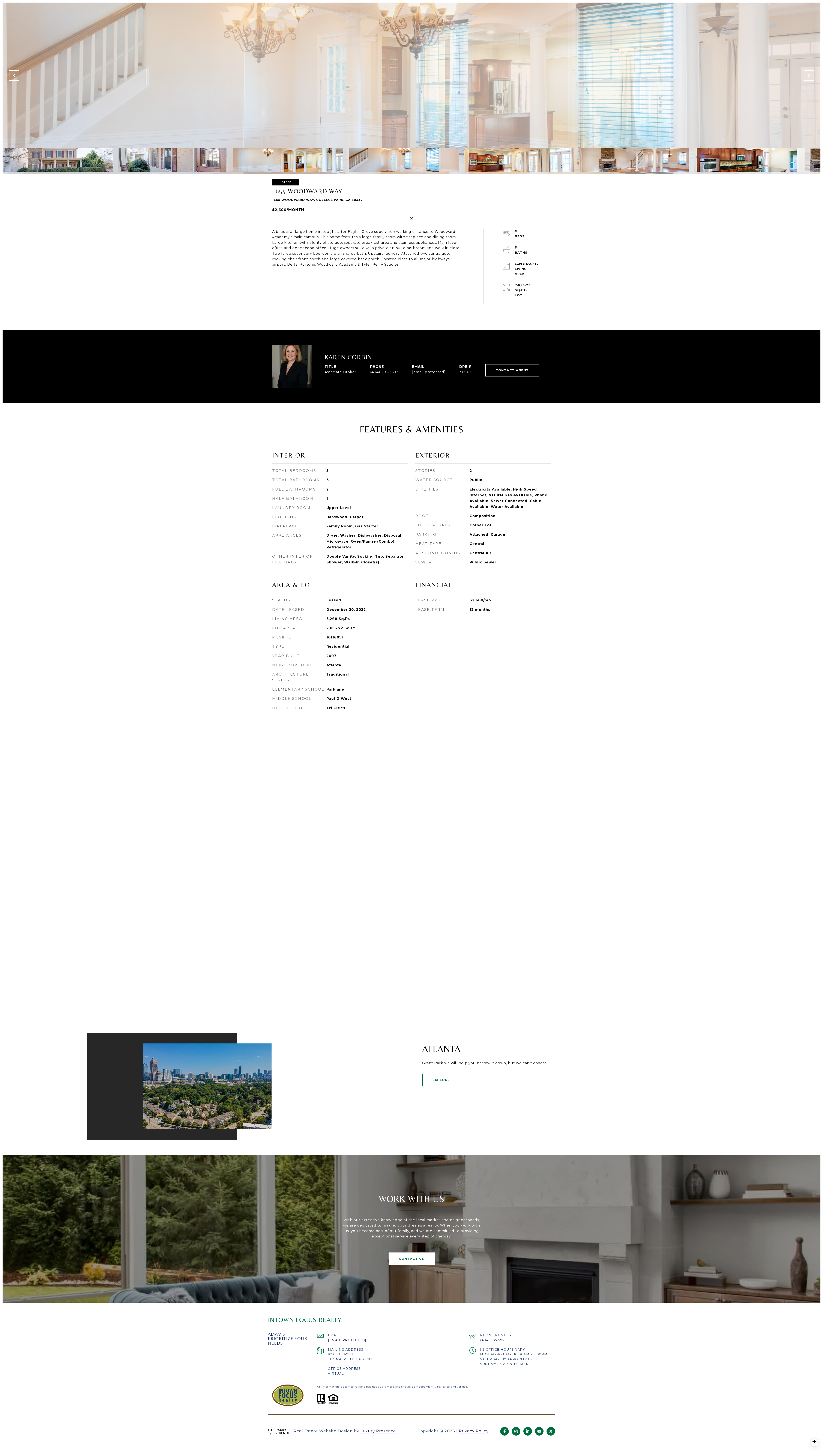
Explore (441, 1080)
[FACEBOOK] (504, 1431)
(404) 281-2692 (384, 372)
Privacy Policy (474, 1431)
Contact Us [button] (411, 1259)
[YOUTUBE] (539, 1431)
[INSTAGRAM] (516, 1431)
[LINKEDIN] (527, 1431)
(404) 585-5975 (493, 1340)
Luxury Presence (378, 1431)
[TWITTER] (551, 1431)
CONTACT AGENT (512, 370)
